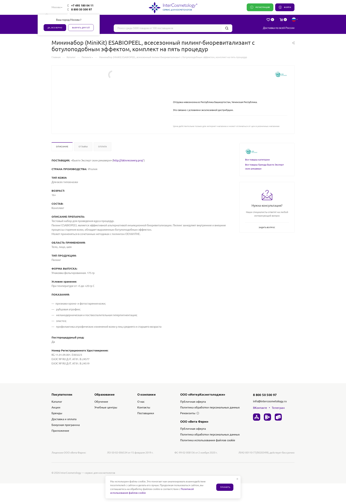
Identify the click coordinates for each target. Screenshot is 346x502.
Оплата (102, 147)
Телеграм (278, 407)
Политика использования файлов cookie (207, 440)
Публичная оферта (193, 401)
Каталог (57, 401)
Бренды (57, 413)
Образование (104, 394)
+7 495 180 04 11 (82, 5)
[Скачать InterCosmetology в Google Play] (267, 417)
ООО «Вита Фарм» (194, 421)
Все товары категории (257, 159)
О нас (141, 401)
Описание (62, 147)
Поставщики (145, 413)
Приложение (60, 430)
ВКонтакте (260, 407)
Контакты (143, 407)
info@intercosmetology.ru (270, 401)
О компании (146, 394)
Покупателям (62, 394)
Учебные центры (105, 407)
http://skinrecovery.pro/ (128, 160)
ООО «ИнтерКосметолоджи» (202, 394)
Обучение (101, 401)
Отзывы (83, 147)
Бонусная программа (66, 424)
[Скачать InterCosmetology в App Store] (256, 417)
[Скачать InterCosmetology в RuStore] (278, 417)
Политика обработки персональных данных (210, 407)
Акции (56, 407)
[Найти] (226, 28)
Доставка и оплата (64, 419)
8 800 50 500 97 (81, 9)
